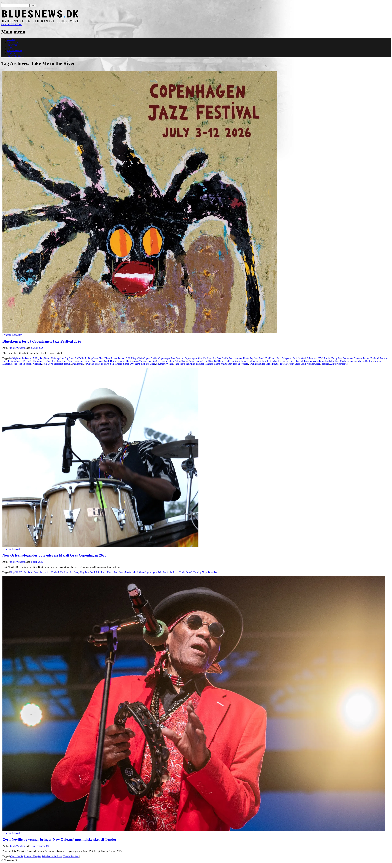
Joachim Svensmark (157, 361)
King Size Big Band (213, 361)
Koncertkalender (15, 56)
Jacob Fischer (83, 361)
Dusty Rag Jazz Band (253, 358)
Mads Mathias (332, 361)
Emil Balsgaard (284, 358)
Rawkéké (89, 363)
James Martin (125, 361)
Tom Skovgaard (240, 363)
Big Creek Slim (95, 358)
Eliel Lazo (270, 358)
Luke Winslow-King (314, 361)
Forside (11, 39)
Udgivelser (12, 42)
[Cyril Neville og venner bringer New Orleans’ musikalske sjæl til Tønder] (193, 830)
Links (10, 47)
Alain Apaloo (57, 358)
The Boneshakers (204, 363)
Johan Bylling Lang (177, 361)
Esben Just (312, 358)
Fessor (366, 358)
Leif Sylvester (273, 361)
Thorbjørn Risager (223, 363)
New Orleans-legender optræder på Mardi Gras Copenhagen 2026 (54, 555)
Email (19, 24)
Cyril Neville (209, 358)
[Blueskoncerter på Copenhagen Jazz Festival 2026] (139, 332)
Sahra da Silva (102, 363)
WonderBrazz (313, 363)
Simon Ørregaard (131, 363)
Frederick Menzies (379, 358)
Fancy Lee (336, 358)
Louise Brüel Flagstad (292, 361)
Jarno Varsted (139, 361)
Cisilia (154, 358)
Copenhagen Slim (193, 358)
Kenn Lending (195, 361)
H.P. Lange (26, 361)
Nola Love (47, 363)
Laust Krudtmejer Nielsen (253, 361)
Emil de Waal (299, 358)
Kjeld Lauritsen (232, 361)
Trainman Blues (257, 363)
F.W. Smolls (324, 358)
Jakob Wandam (17, 348)
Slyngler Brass (148, 363)
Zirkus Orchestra (338, 363)
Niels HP (37, 363)
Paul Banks (77, 363)
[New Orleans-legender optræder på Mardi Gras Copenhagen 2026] (100, 546)
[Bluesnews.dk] (72, 21)
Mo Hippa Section (22, 363)
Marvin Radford (365, 361)
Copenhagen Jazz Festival (170, 358)
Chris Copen (143, 358)
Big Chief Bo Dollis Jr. (76, 358)
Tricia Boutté (272, 363)
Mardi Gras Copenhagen (145, 572)
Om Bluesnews (14, 50)
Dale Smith (222, 358)
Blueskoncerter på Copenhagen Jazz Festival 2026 (41, 341)
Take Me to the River (184, 363)
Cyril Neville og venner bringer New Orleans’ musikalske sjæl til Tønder (59, 839)
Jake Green (97, 361)
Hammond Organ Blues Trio (47, 361)
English (11, 53)
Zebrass (325, 363)
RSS (13, 24)
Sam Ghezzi (116, 363)
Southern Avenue (164, 363)
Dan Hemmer (235, 358)
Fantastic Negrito (32, 856)
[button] (139, 202)
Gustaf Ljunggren (11, 361)
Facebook (6, 24)
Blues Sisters (110, 358)
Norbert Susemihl (62, 363)
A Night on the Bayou (21, 358)
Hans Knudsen (69, 361)
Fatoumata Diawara (352, 358)
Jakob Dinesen (111, 361)
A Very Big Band (41, 358)
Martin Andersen (348, 361)
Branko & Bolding (127, 358)
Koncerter (12, 45)
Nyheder (6, 335)
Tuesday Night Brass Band (293, 363)
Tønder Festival (71, 856)
